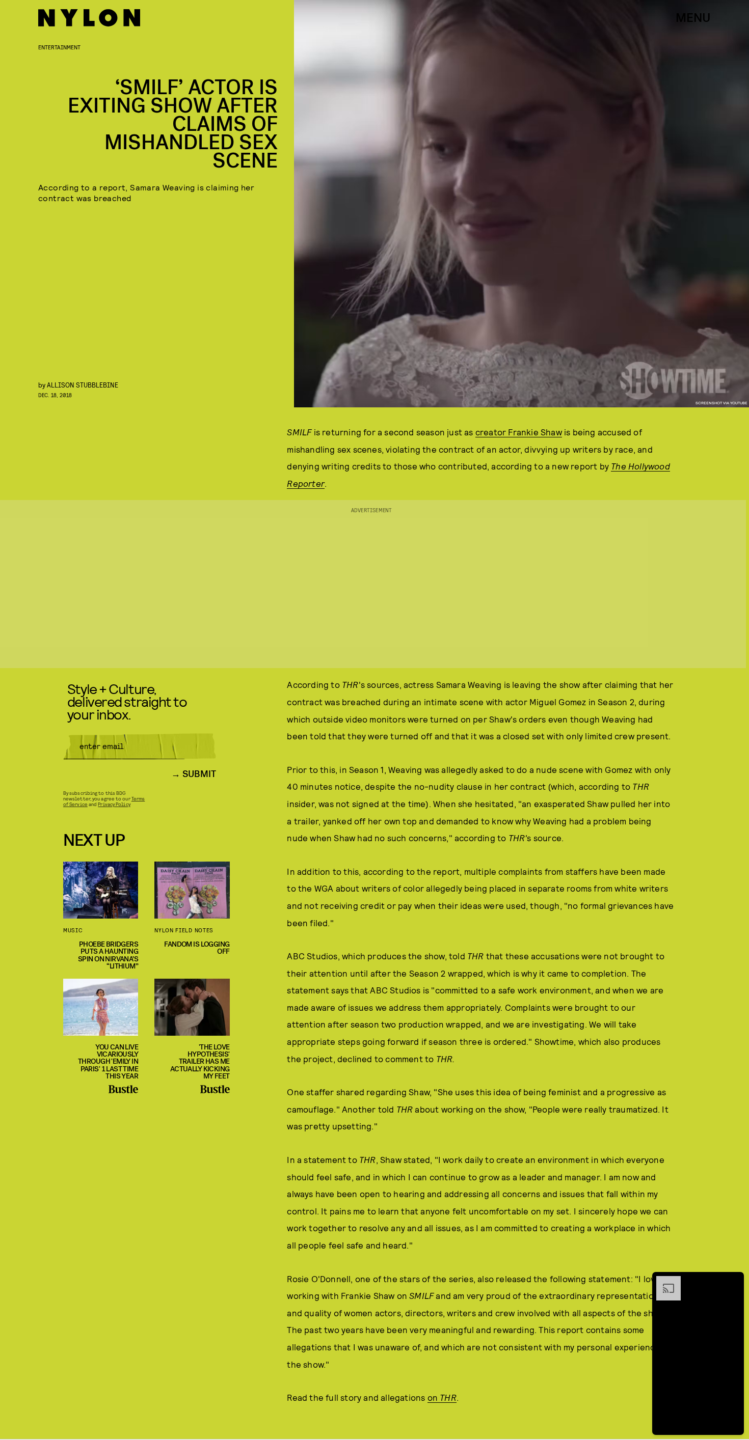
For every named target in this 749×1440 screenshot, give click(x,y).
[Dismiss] (733, 1281)
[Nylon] (89, 18)
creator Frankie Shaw (518, 432)
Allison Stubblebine (82, 384)
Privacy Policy (114, 804)
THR (448, 1397)
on (433, 1397)
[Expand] (663, 1281)
